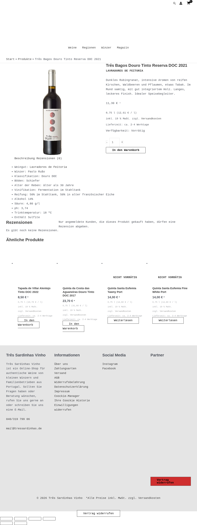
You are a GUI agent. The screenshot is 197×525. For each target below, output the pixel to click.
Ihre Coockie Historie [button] (72, 400)
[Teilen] (35, 518)
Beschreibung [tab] (24, 158)
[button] (174, 3)
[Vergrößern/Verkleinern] (6, 518)
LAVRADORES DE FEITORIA (124, 70)
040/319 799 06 (18, 419)
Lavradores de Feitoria (48, 167)
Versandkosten (151, 118)
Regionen (89, 47)
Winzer (106, 47)
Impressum (62, 391)
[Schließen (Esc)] (49, 518)
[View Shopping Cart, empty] (188, 3)
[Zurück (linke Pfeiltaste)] (6, 523)
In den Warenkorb (125, 150)
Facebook (109, 368)
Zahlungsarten (65, 368)
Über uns (61, 364)
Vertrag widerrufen (98, 513)
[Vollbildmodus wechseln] (20, 518)
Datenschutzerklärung (71, 386)
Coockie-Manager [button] (67, 396)
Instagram (110, 364)
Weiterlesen (123, 320)
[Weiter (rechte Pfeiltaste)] (20, 523)
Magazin (123, 47)
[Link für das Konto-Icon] (180, 3)
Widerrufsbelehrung (69, 382)
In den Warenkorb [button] (26, 323)
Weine (72, 47)
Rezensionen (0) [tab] (49, 158)
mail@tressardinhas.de (24, 428)
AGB (56, 377)
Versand (60, 373)
